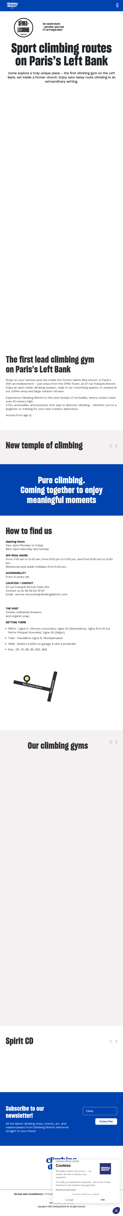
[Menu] (117, 5)
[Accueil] (12, 5)
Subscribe (106, 1121)
